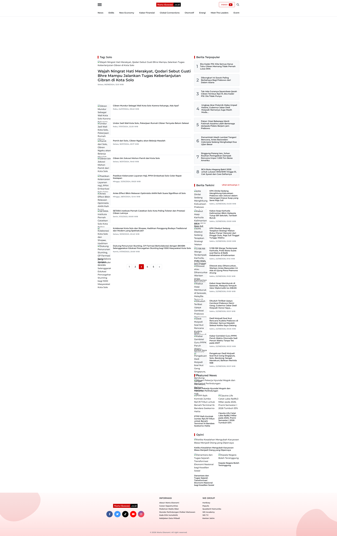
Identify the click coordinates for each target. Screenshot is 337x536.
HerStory (206, 503)
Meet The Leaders (219, 12)
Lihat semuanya (229, 185)
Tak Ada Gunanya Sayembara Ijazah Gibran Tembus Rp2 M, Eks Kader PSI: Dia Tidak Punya (219, 93)
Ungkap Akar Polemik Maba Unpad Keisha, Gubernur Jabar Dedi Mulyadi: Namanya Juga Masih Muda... (219, 108)
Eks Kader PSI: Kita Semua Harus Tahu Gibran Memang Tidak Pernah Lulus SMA (218, 66)
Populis (205, 506)
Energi (202, 12)
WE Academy (208, 512)
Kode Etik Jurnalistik (168, 515)
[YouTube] (133, 514)
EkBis (111, 12)
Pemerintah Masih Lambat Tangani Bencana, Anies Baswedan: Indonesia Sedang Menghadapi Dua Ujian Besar (219, 141)
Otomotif (189, 12)
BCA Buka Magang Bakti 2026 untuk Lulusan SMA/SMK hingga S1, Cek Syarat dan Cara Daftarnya (219, 171)
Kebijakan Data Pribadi (169, 518)
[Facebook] (109, 514)
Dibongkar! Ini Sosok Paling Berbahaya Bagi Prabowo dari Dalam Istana (216, 80)
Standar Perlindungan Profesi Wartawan (177, 512)
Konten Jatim (208, 518)
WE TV (205, 515)
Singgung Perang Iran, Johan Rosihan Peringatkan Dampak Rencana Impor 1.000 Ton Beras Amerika (217, 157)
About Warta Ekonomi (169, 503)
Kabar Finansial (147, 12)
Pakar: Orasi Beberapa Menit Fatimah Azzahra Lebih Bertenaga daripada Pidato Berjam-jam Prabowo (218, 125)
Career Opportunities (168, 506)
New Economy (126, 12)
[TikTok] (125, 514)
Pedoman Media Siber (169, 509)
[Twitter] (117, 514)
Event (236, 12)
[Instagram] (141, 514)
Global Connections (170, 12)
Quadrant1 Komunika (211, 509)
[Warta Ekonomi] (168, 4)
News (100, 12)
